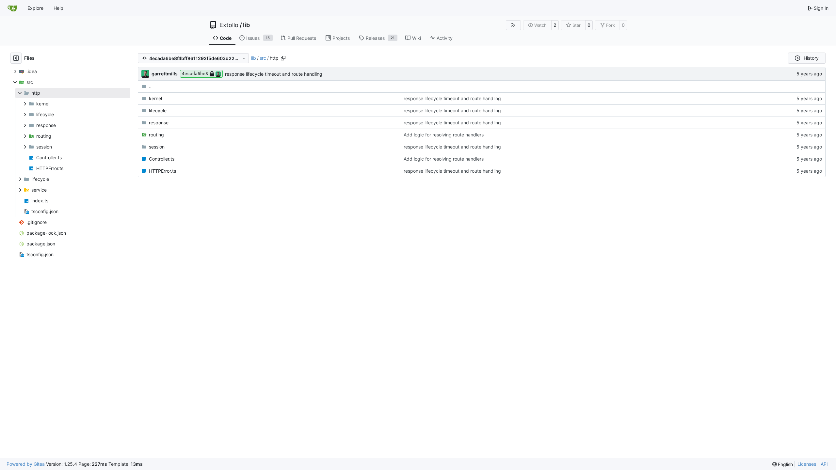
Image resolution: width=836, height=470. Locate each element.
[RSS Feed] (513, 25)
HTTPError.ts (162, 171)
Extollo (228, 25)
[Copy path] (283, 58)
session (157, 146)
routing (156, 134)
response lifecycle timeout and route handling (273, 74)
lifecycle (158, 110)
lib (246, 25)
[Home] (12, 8)
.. (150, 86)
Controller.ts (161, 159)
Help (58, 8)
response (159, 122)
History (811, 58)
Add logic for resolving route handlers (444, 134)
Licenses (806, 464)
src (263, 58)
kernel (155, 98)
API (824, 464)
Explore (35, 8)
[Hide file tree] (16, 58)
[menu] (782, 464)
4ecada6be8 (195, 73)
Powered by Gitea (26, 464)
